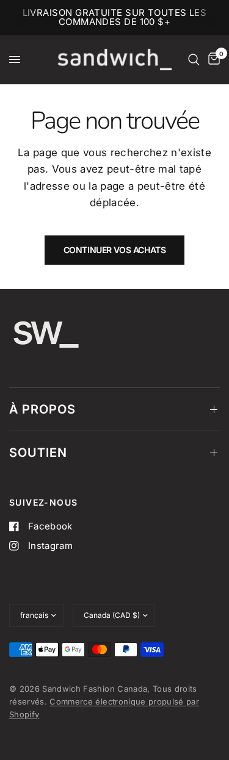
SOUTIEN (38, 452)
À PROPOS (42, 409)
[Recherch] (194, 59)
